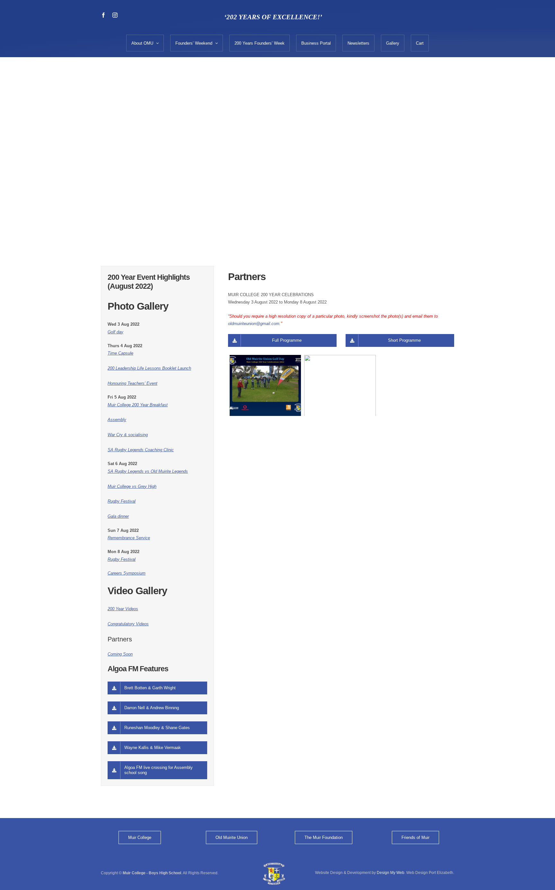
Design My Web (390, 872)
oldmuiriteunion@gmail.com (253, 323)
